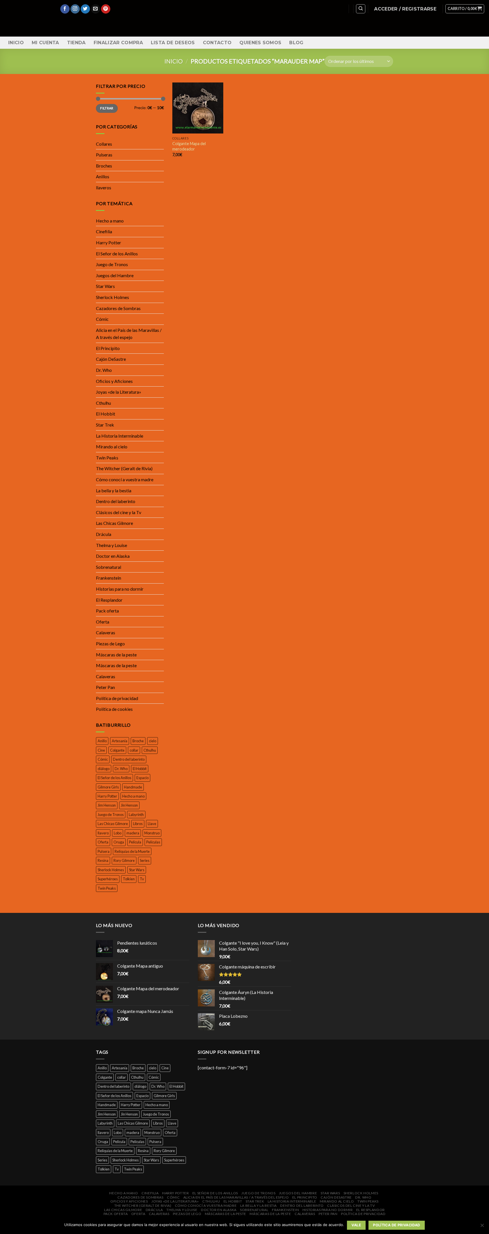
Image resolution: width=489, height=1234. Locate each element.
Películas (153, 842)
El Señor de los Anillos (117, 253)
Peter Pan (105, 687)
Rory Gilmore (124, 860)
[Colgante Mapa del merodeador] (197, 107)
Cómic (102, 319)
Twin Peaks (107, 457)
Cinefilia (104, 231)
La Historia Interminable (119, 435)
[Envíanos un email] (95, 9)
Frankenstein (108, 577)
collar (134, 750)
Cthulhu (103, 403)
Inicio (16, 42)
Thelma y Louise (111, 545)
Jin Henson (129, 805)
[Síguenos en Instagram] (75, 9)
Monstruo (152, 833)
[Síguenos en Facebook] (65, 9)
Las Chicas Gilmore (114, 523)
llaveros (103, 187)
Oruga (118, 842)
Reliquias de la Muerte (132, 851)
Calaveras (105, 632)
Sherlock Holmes (112, 297)
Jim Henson (107, 805)
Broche (138, 741)
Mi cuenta (45, 42)
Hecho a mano (110, 220)
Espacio (142, 777)
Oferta (102, 621)
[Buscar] (360, 8)
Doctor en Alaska (113, 556)
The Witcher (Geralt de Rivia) (124, 468)
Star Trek (105, 424)
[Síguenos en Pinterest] (105, 9)
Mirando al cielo (111, 446)
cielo (152, 741)
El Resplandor (109, 600)
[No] (482, 1226)
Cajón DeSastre (111, 359)
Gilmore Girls (108, 787)
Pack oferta (107, 610)
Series (144, 860)
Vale (356, 1225)
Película (135, 842)
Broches (104, 165)
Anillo (102, 741)
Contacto (217, 42)
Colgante (117, 750)
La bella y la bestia (113, 490)
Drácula (103, 534)
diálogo (104, 768)
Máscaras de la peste (116, 654)
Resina (103, 860)
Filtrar (106, 108)
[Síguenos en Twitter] (85, 9)
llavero (103, 833)
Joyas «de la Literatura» (118, 392)
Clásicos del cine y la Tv (118, 512)
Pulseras (104, 154)
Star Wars (105, 286)
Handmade (133, 787)
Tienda (76, 42)
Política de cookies (114, 709)
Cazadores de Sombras (118, 308)
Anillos (102, 176)
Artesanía (119, 741)
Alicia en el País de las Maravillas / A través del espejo (129, 333)
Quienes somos (260, 42)
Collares (104, 144)
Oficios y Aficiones (114, 381)
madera (132, 833)
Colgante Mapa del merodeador (189, 146)
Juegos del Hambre (115, 275)
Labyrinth (136, 814)
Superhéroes (108, 879)
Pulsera (104, 851)
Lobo (117, 833)
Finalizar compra (118, 42)
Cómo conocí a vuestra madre (124, 479)
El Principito (108, 348)
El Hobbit (105, 413)
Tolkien (129, 879)
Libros (138, 823)
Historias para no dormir (119, 588)
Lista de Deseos (173, 42)
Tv (142, 879)
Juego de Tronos (112, 264)
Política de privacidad (117, 698)
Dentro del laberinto (115, 501)
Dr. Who (104, 370)
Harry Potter (108, 242)
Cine (101, 750)
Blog (296, 42)
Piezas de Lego (110, 643)
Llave (152, 823)
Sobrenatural (108, 567)
